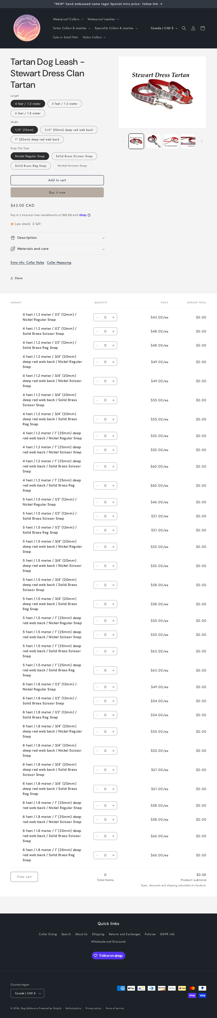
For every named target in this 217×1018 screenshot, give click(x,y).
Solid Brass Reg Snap (30, 166)
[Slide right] (201, 141)
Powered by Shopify (50, 1008)
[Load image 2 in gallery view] (153, 141)
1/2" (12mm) (24, 130)
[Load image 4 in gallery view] (188, 141)
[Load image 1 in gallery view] (136, 141)
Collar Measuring (59, 262)
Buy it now (57, 192)
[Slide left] (123, 141)
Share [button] (19, 278)
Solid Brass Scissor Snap (74, 156)
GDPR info (167, 934)
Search (66, 934)
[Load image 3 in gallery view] (170, 141)
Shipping (98, 934)
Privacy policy (93, 1008)
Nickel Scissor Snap (75, 166)
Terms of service (115, 1008)
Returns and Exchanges (124, 934)
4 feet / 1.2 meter (28, 104)
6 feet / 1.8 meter (28, 113)
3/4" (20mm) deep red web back (69, 130)
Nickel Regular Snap (30, 156)
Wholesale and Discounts (108, 941)
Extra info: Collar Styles (27, 262)
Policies (150, 934)
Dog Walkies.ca (29, 1008)
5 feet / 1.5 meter (65, 104)
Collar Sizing (48, 934)
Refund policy (73, 1008)
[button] (67, 19)
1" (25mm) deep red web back (37, 139)
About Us (81, 934)
